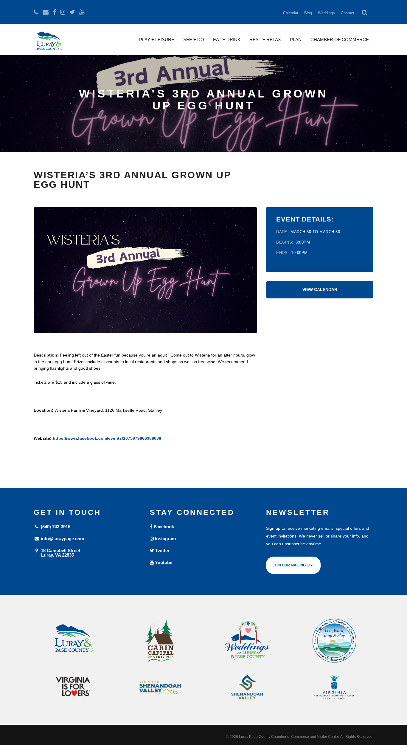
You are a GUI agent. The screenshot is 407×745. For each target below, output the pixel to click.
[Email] (46, 12)
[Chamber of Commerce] (334, 641)
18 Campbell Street (60, 552)
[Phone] (36, 12)
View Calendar (319, 289)
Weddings (326, 13)
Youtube (163, 562)
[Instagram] (62, 12)
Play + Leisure (156, 39)
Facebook (163, 526)
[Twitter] (72, 12)
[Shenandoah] (247, 687)
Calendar (290, 13)
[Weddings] (247, 641)
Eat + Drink (226, 39)
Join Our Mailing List (293, 565)
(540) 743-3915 (55, 526)
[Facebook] (54, 12)
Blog (308, 13)
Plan (296, 39)
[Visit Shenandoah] (160, 688)
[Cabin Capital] (160, 641)
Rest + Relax (265, 39)
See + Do (193, 39)
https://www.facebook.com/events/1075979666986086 (107, 438)
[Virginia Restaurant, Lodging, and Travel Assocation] (334, 687)
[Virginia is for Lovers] (73, 686)
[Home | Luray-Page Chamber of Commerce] (48, 43)
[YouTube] (81, 12)
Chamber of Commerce (339, 39)
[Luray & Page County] (73, 641)
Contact (347, 13)
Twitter (162, 550)
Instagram (165, 538)
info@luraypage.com (62, 538)
